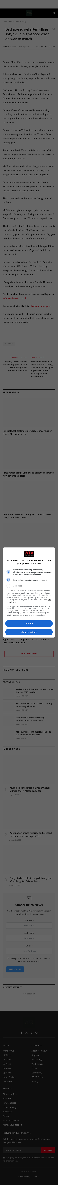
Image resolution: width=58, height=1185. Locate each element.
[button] (29, 586)
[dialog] (29, 592)
